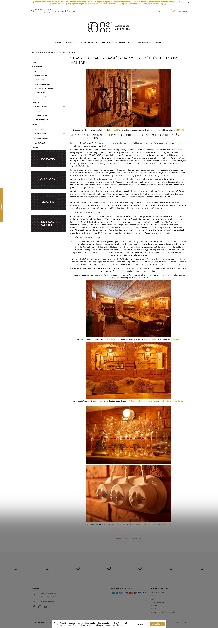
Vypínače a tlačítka (41, 76)
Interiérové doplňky (40, 139)
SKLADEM (35, 102)
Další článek (137, 538)
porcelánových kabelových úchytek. (171, 401)
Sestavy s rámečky (41, 97)
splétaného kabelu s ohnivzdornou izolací (144, 401)
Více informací (117, 625)
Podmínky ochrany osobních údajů (163, 612)
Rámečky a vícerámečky (42, 84)
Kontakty (154, 609)
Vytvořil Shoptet (182, 622)
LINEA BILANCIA (113, 130)
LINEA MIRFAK (153, 130)
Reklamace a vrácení (158, 596)
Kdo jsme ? (154, 606)
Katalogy (154, 599)
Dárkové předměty (39, 143)
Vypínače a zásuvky (39, 107)
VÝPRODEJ (35, 71)
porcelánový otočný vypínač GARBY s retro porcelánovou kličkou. (151, 524)
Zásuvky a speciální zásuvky (44, 88)
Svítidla (35, 125)
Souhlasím (158, 624)
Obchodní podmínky (158, 592)
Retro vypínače (39, 111)
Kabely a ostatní (40, 92)
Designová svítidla (40, 133)
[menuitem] (58, 42)
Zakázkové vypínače (41, 119)
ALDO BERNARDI (178, 130)
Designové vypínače (41, 115)
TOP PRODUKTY (37, 67)
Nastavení (141, 624)
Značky (35, 147)
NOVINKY (35, 63)
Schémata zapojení (157, 602)
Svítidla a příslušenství (42, 80)
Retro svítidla (39, 129)
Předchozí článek (121, 538)
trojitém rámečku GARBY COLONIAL (113, 524)
